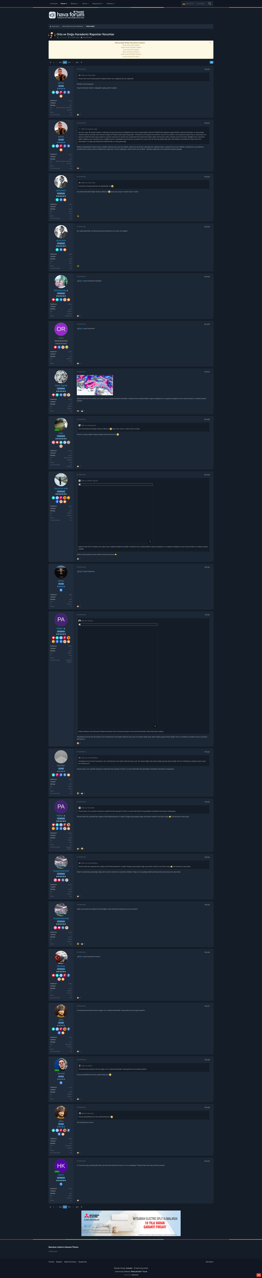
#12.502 (207, 123)
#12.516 (207, 952)
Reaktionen (53, 100)
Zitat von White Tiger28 (89, 481)
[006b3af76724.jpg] (118, 676)
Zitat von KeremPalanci (89, 758)
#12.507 (207, 372)
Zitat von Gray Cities (88, 75)
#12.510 (207, 567)
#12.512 (207, 752)
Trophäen (53, 103)
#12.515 (207, 905)
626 (65, 62)
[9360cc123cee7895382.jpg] (115, 513)
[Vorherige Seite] (50, 62)
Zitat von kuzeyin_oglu (89, 129)
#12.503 (207, 177)
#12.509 (207, 475)
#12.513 (207, 802)
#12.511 (207, 615)
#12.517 (207, 1006)
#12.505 (207, 276)
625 (60, 62)
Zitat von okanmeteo (88, 425)
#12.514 (207, 857)
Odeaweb (135, 1275)
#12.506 (207, 324)
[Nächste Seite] (81, 62)
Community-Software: (131, 1271)
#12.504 (207, 227)
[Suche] (209, 3)
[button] (188, 3)
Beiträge (52, 105)
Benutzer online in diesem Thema (63, 1247)
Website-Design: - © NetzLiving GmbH (131, 1268)
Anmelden (201, 3)
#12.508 (207, 419)
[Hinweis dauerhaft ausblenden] (210, 43)
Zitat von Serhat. (87, 621)
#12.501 (207, 69)
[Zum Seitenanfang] (258, 1275)
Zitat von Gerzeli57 (87, 808)
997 (77, 62)
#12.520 (207, 1161)
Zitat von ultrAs (86, 1066)
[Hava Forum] (131, 14)
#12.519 (207, 1107)
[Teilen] (211, 62)
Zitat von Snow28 (87, 1113)
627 (69, 62)
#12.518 (207, 1060)
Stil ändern (209, 1262)
